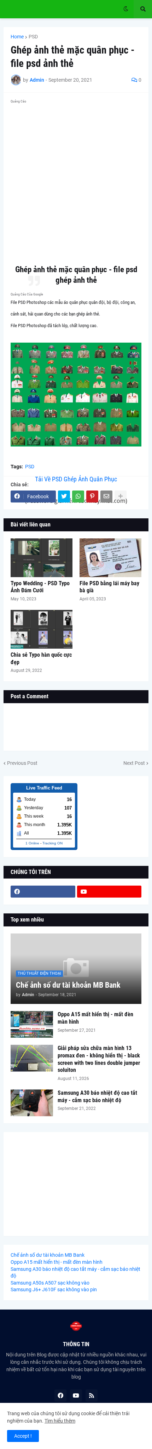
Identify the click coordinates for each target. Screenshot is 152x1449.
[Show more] (121, 496)
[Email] (106, 496)
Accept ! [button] (23, 1436)
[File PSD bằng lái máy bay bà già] (110, 557)
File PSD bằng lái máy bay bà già (109, 587)
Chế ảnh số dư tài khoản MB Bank (68, 985)
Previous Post (22, 763)
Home (17, 36)
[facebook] (43, 892)
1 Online (32, 843)
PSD (33, 36)
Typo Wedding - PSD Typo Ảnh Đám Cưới (40, 587)
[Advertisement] (76, 181)
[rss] (92, 1395)
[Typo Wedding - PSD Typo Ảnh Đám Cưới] (41, 557)
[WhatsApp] (78, 496)
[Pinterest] (92, 496)
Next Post (134, 763)
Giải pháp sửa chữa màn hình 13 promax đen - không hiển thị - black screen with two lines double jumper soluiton (99, 1059)
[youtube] (109, 892)
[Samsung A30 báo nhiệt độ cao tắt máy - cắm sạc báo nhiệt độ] (32, 1102)
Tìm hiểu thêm (60, 1421)
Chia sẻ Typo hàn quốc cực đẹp (41, 658)
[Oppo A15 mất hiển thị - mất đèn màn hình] (32, 1024)
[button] (126, 9)
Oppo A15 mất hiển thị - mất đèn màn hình (95, 1018)
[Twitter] (64, 496)
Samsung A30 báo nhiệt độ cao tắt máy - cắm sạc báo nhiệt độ (97, 1096)
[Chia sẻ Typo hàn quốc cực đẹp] (41, 629)
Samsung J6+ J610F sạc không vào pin (54, 1289)
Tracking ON (52, 843)
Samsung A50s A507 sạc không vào (50, 1283)
